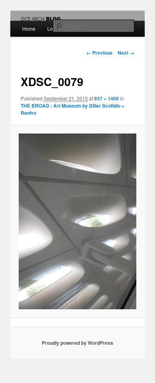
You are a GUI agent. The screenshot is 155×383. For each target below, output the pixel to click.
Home (28, 28)
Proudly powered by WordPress (77, 342)
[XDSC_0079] (77, 221)
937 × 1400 (106, 98)
